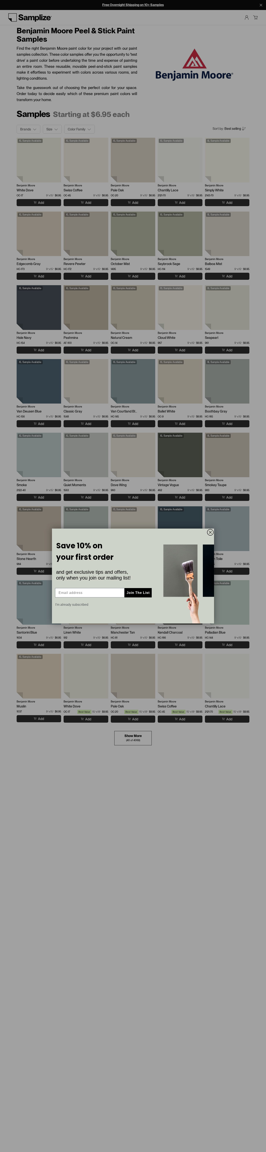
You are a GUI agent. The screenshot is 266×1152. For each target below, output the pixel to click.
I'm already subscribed (71, 604)
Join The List (138, 593)
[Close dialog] (210, 532)
